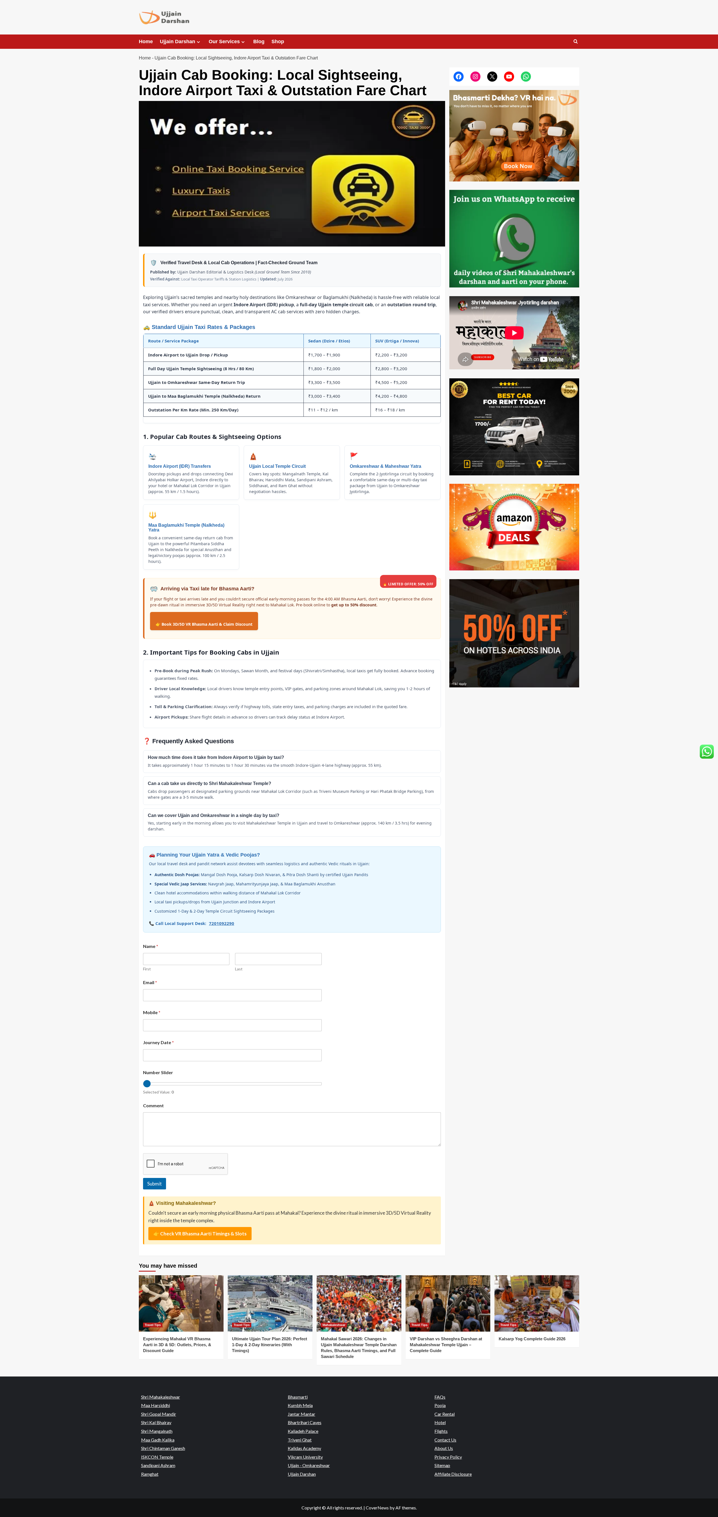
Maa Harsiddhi (155, 1405)
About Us (443, 1448)
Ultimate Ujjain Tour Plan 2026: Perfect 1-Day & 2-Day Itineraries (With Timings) (269, 1345)
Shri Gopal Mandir (158, 1414)
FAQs (439, 1396)
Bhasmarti (298, 1396)
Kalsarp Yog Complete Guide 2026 (532, 1339)
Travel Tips (153, 1325)
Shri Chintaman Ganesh (163, 1448)
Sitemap (442, 1465)
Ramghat (149, 1474)
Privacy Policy (448, 1457)
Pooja (440, 1405)
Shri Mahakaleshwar (160, 1396)
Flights (441, 1431)
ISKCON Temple (157, 1457)
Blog (258, 41)
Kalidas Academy (304, 1448)
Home (146, 41)
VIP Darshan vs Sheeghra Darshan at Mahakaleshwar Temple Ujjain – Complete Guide (446, 1345)
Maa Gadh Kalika (157, 1439)
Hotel (440, 1422)
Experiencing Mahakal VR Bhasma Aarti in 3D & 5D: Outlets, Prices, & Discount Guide (177, 1345)
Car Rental (444, 1414)
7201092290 (221, 923)
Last (239, 968)
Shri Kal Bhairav (156, 1422)
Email (150, 982)
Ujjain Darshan (177, 41)
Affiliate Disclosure (453, 1474)
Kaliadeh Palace (303, 1431)
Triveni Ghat (300, 1439)
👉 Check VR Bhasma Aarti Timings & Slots (200, 1234)
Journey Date (158, 1042)
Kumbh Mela (300, 1405)
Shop (277, 41)
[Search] (575, 42)
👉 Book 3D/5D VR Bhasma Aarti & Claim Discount (204, 624)
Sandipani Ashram (158, 1465)
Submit (154, 1184)
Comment (153, 1105)
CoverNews (377, 1507)
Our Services (224, 41)
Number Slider (158, 1072)
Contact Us (445, 1439)
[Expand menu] (198, 42)
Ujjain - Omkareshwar (309, 1465)
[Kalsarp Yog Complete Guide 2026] (536, 1303)
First (147, 968)
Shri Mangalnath (156, 1431)
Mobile (151, 1012)
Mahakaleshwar (334, 1325)
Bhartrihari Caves (304, 1422)
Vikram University (305, 1457)
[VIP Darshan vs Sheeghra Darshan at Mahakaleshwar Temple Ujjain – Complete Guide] (448, 1303)
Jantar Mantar (301, 1414)
